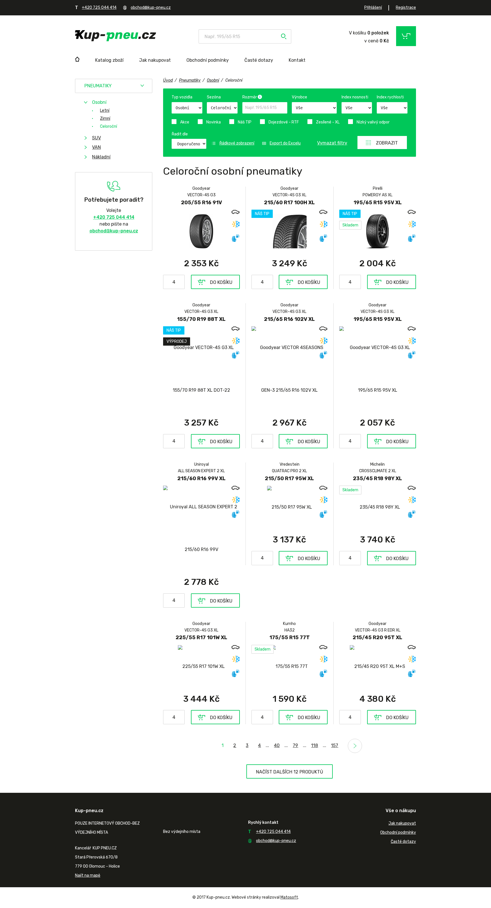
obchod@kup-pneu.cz (151, 7)
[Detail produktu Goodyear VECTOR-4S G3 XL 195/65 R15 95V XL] (377, 369)
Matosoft (289, 897)
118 (314, 745)
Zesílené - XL (327, 122)
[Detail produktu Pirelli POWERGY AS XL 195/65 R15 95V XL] (377, 231)
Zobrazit (387, 143)
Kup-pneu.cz (115, 35)
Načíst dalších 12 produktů (289, 772)
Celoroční (108, 126)
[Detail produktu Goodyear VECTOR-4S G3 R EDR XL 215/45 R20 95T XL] (377, 666)
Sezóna (214, 97)
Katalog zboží (109, 60)
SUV (96, 138)
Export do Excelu (285, 143)
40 (277, 745)
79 (295, 745)
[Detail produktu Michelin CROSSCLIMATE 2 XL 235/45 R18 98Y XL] (377, 507)
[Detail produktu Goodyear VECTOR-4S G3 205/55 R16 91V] (201, 231)
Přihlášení (373, 7)
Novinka (213, 122)
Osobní (99, 102)
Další (355, 746)
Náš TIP (244, 122)
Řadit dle (180, 134)
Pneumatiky (98, 85)
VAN (96, 147)
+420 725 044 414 (99, 7)
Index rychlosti (390, 97)
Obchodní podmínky (207, 60)
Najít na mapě (87, 875)
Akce (184, 122)
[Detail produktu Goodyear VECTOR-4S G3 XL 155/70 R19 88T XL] (201, 369)
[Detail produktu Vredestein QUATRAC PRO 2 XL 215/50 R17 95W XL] (289, 507)
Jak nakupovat (155, 60)
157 (334, 745)
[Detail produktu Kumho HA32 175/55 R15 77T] (289, 666)
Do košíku (221, 282)
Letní (104, 110)
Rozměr (249, 97)
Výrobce (299, 97)
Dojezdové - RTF (283, 122)
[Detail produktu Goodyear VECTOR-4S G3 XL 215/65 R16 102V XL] (289, 369)
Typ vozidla (182, 97)
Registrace (406, 7)
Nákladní (101, 157)
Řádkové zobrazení (236, 143)
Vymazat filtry (332, 143)
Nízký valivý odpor (373, 122)
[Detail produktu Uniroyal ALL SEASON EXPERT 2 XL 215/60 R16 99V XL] (201, 528)
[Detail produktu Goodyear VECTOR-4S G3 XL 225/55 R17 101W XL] (201, 666)
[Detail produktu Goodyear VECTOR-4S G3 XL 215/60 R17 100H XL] (289, 231)
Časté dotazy (258, 60)
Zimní (105, 118)
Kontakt (297, 60)
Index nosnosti (355, 97)
